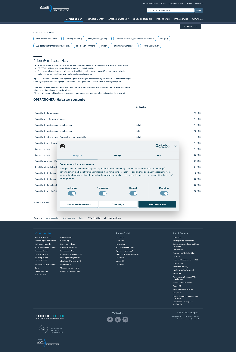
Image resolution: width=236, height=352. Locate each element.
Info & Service (181, 18)
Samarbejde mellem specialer (183, 289)
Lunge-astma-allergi (67, 251)
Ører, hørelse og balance (46, 38)
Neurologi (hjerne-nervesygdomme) (41, 259)
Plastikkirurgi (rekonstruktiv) (70, 261)
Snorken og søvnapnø (85, 45)
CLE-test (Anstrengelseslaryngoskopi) (53, 45)
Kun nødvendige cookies (79, 204)
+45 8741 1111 (180, 319)
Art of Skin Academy (118, 18)
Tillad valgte (118, 204)
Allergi (163, 38)
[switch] (103, 193)
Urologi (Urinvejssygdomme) (70, 271)
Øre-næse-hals (39, 32)
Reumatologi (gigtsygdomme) (45, 264)
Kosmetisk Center (95, 18)
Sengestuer (120, 258)
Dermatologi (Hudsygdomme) (45, 241)
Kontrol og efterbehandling (125, 247)
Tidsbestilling (120, 261)
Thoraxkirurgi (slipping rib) (70, 268)
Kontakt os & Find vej (180, 267)
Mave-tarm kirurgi (41, 254)
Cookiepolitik (178, 250)
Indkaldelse (120, 241)
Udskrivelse (120, 264)
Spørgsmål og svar (150, 45)
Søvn (37, 268)
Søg (198, 10)
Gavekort (176, 256)
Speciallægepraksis (142, 18)
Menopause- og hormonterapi (71, 254)
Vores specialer (74, 18)
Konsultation (120, 244)
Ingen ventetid (178, 263)
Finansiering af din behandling (183, 253)
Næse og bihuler (73, 38)
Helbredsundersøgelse (43, 244)
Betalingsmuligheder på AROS (183, 241)
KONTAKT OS (190, 26)
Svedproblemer (65, 264)
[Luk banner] (175, 146)
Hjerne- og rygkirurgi (67, 244)
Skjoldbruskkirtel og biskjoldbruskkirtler (134, 38)
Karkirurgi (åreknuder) (68, 247)
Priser (163, 3)
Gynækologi (64, 241)
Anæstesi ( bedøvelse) (43, 237)
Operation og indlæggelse (125, 251)
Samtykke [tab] (77, 155)
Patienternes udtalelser (123, 45)
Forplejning (120, 237)
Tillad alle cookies (157, 204)
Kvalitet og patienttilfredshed (183, 270)
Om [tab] (159, 155)
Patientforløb (163, 18)
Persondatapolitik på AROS (182, 282)
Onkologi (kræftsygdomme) (70, 258)
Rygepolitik (177, 286)
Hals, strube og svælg (97, 38)
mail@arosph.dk (193, 319)
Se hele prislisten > (41, 202)
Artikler (189, 3)
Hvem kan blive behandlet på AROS (185, 260)
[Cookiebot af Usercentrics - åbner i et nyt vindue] (157, 146)
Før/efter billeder (150, 3)
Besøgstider (177, 237)
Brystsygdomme (66, 237)
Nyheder (199, 3)
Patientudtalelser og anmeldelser (127, 254)
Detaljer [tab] (118, 155)
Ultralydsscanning (41, 271)
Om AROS (197, 18)
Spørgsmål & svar (176, 3)
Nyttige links (177, 273)
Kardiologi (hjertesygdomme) (45, 247)
